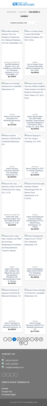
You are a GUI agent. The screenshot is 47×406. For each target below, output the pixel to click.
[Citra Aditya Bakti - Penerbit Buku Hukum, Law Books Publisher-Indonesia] (23, 4)
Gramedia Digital (9, 394)
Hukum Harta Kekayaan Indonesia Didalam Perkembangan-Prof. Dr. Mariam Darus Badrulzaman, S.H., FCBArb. (35, 222)
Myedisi (5, 388)
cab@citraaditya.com (15, 367)
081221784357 (12, 360)
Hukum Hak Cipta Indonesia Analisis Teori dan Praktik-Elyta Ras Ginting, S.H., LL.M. (12, 220)
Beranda (11, 12)
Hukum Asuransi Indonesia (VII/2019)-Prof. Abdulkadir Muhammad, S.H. (12, 172)
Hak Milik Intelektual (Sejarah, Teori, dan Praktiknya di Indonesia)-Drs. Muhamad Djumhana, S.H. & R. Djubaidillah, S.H (12, 69)
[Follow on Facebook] (4, 375)
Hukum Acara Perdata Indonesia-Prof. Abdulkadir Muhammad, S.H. (12, 119)
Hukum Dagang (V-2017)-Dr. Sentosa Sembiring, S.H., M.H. (35, 171)
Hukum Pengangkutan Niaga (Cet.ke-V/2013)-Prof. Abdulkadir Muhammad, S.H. (35, 272)
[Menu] (3, 4)
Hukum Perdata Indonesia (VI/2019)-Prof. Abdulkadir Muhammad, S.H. (35, 326)
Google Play (7, 391)
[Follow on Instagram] (8, 375)
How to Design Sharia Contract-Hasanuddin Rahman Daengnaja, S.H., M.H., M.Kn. (35, 67)
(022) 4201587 (12, 364)
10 (21, 343)
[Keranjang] (44, 4)
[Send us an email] (12, 375)
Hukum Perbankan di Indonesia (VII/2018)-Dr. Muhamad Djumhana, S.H (12, 325)
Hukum (22, 12)
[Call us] (16, 375)
